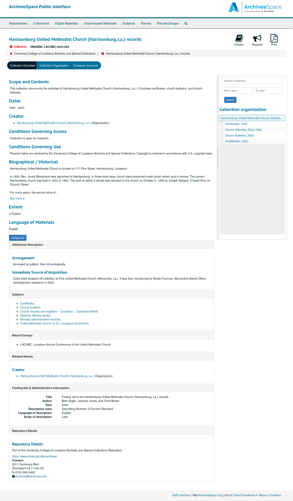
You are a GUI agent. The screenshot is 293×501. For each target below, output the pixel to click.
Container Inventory (85, 65)
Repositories (18, 23)
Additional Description (27, 245)
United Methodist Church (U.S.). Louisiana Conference (54, 323)
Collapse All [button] (17, 237)
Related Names (22, 356)
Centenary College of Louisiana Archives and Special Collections (54, 53)
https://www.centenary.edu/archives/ (34, 456)
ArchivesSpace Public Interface (39, 6)
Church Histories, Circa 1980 (243, 130)
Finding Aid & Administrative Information (40, 388)
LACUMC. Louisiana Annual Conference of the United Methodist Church (65, 344)
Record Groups (168, 23)
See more (16, 198)
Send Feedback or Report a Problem (258, 495)
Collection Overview (22, 65)
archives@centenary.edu (31, 476)
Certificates (27, 303)
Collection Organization (54, 65)
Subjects (129, 23)
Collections (41, 23)
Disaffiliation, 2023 (236, 141)
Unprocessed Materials (100, 23)
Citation (239, 44)
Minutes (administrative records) (40, 319)
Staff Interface (181, 495)
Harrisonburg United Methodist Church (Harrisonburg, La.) (53, 123)
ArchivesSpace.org (210, 495)
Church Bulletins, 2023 (239, 135)
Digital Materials (66, 23)
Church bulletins (30, 307)
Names (146, 23)
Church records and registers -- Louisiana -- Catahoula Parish (59, 311)
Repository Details (24, 431)
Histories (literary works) (35, 315)
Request (257, 44)
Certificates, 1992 (236, 124)
